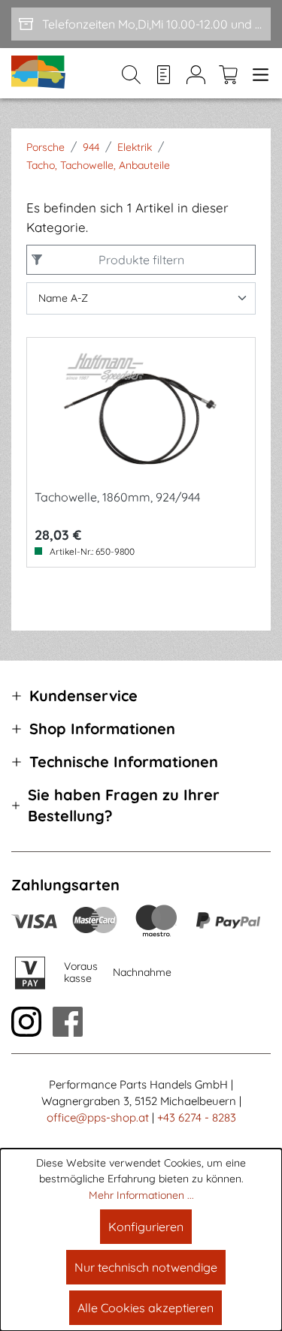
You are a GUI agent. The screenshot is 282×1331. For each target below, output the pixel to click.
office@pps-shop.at (98, 1117)
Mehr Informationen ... (141, 1195)
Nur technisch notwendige (145, 1267)
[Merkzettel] (163, 74)
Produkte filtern (141, 259)
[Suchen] (131, 74)
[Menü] (257, 74)
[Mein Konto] (196, 74)
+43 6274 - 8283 (196, 1117)
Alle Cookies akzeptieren (145, 1307)
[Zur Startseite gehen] (39, 73)
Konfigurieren (145, 1226)
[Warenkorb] (228, 74)
